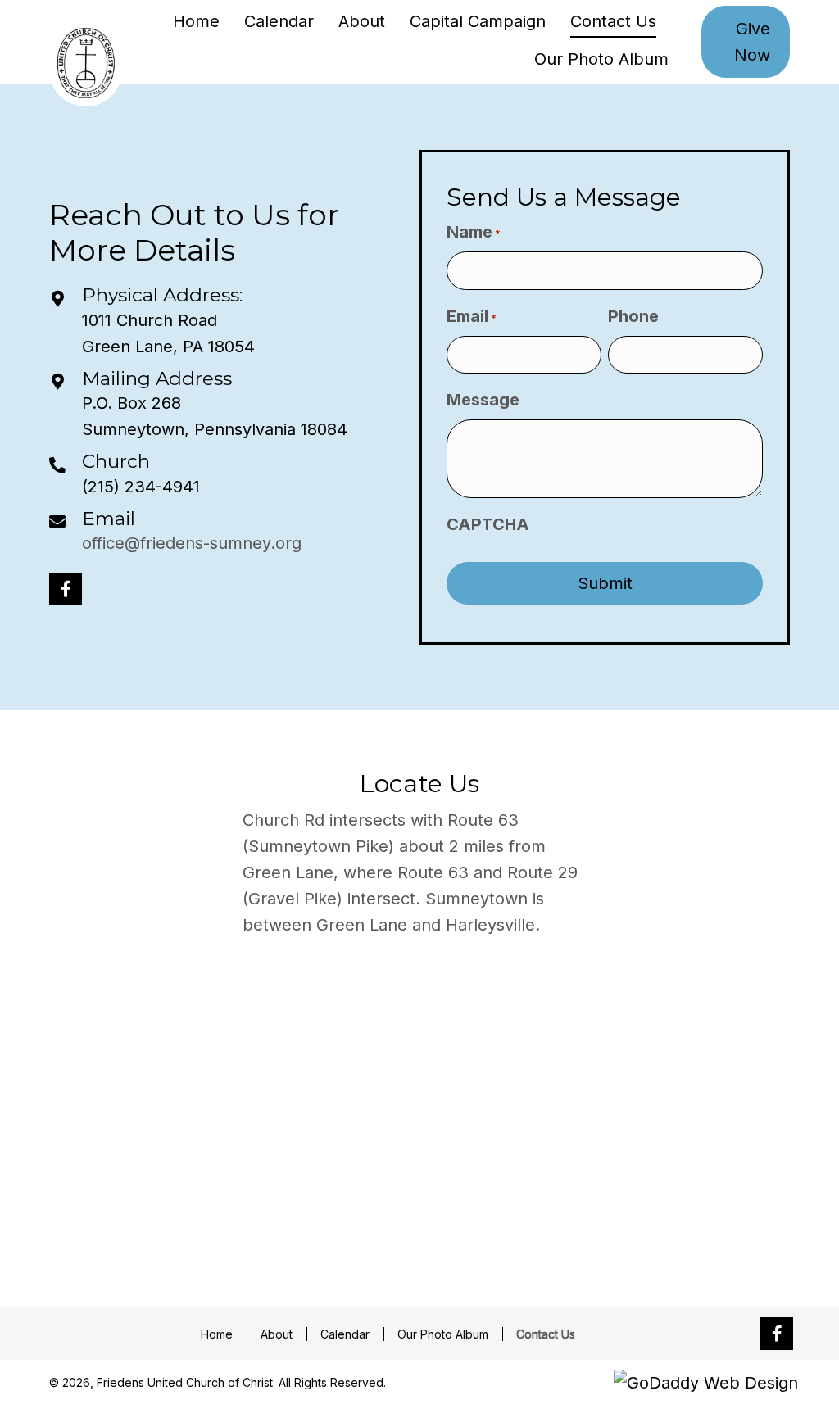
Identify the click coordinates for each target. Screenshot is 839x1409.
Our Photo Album (442, 1334)
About (277, 1334)
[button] (65, 589)
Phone (633, 316)
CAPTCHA (488, 524)
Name (474, 232)
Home (217, 1334)
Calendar (345, 1334)
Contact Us (545, 1334)
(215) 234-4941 (141, 486)
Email (108, 518)
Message (483, 400)
